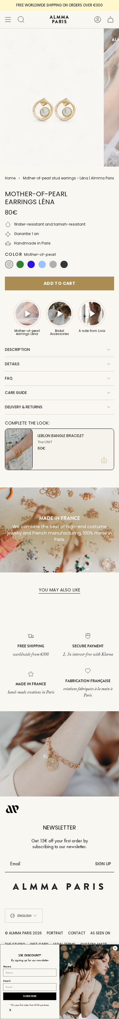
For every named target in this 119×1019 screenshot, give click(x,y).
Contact (76, 933)
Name (7, 966)
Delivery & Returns (23, 407)
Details (12, 363)
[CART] (110, 19)
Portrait (55, 933)
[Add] (104, 460)
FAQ (9, 378)
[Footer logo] (12, 809)
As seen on (100, 933)
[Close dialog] (115, 948)
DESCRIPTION (17, 349)
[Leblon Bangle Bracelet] (18, 449)
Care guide (16, 392)
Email (7, 980)
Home (10, 178)
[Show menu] (8, 19)
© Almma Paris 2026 (23, 933)
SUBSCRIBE (29, 996)
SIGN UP (103, 864)
